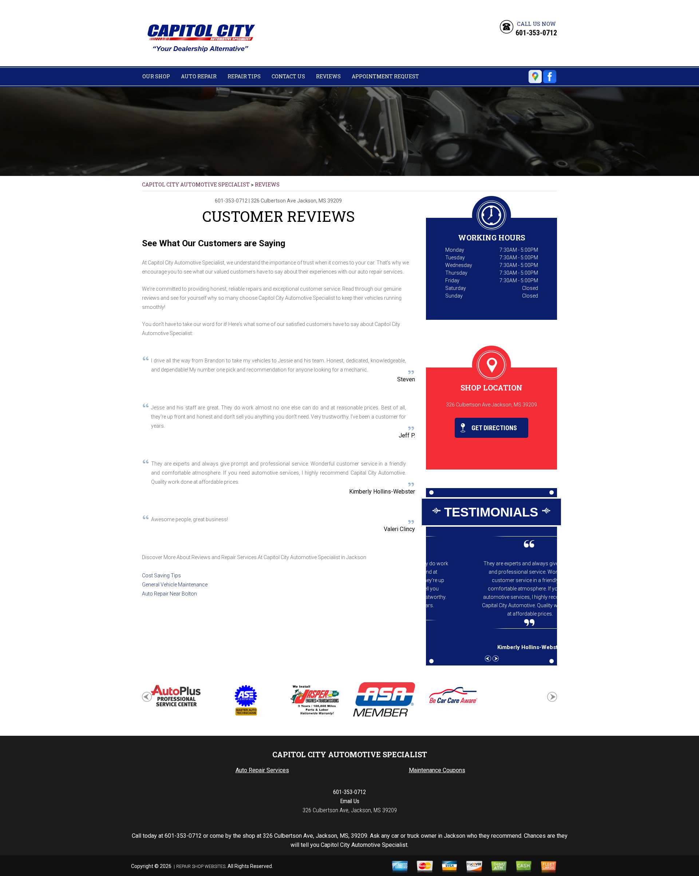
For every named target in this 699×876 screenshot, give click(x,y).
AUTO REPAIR (199, 76)
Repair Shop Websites (200, 866)
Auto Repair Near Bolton (169, 594)
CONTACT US (288, 76)
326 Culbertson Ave (273, 201)
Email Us (349, 801)
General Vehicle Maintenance (175, 585)
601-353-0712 (536, 32)
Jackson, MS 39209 (319, 201)
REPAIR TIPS (244, 76)
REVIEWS (328, 76)
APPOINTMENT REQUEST (385, 76)
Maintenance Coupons (437, 770)
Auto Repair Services (262, 770)
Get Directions (493, 428)
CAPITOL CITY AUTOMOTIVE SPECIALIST (196, 184)
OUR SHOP (156, 76)
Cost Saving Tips (161, 575)
